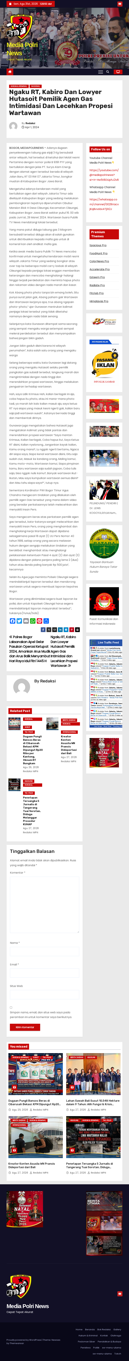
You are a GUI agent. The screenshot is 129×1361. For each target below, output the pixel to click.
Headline (29, 781)
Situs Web (16, 986)
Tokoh (117, 1353)
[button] (108, 71)
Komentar (17, 873)
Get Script (98, 726)
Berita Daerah (69, 720)
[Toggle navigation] (101, 72)
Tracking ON (118, 726)
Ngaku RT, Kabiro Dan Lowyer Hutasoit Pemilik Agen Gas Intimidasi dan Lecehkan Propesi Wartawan (64, 651)
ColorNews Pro (99, 261)
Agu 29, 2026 (31, 767)
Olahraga (116, 1335)
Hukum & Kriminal (19, 86)
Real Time (107, 726)
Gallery (117, 1329)
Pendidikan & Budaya (109, 1341)
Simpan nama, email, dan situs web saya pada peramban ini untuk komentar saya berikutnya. (41, 1014)
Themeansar (17, 1343)
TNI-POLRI (29, 732)
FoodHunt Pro (99, 253)
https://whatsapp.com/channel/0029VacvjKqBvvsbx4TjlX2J (104, 204)
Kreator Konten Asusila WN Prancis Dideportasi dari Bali (69, 745)
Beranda (90, 1329)
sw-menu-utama (111, 1347)
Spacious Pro (98, 245)
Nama (15, 943)
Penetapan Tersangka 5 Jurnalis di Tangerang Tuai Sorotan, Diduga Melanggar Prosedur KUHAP (32, 811)
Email (14, 964)
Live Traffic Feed (108, 642)
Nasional (35, 86)
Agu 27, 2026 (69, 757)
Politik (96, 1347)
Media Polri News (28, 1306)
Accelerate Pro (100, 269)
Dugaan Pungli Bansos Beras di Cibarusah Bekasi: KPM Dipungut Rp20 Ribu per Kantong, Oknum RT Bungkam (33, 750)
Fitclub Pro (97, 293)
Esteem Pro (97, 277)
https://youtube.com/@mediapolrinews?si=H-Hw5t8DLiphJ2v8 (104, 175)
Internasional (69, 732)
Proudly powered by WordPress (24, 1340)
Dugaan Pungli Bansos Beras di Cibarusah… (106, 714)
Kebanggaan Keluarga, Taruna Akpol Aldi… (106, 706)
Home (79, 1329)
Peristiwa (86, 1347)
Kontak (104, 1335)
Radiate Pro (97, 285)
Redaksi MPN (40, 1109)
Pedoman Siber (86, 1341)
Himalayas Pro (99, 301)
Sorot (27, 727)
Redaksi (30, 123)
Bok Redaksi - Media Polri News (111, 698)
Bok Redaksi (104, 1329)
